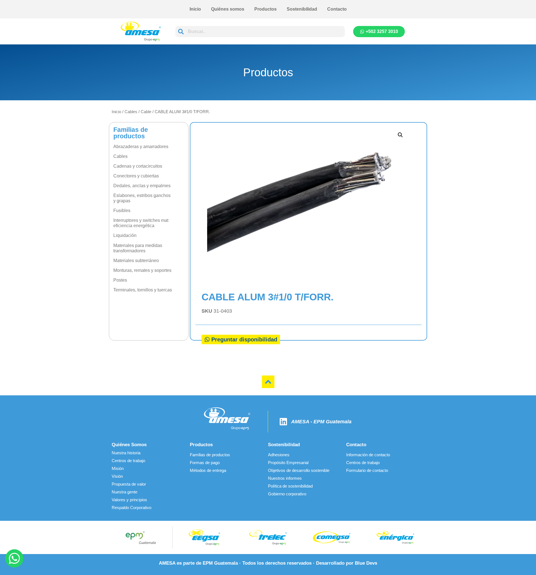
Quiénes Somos (129, 444)
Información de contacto (368, 454)
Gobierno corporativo (287, 493)
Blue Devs (366, 563)
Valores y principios (129, 499)
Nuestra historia (126, 452)
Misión (118, 468)
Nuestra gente (124, 492)
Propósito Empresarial (288, 462)
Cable (146, 111)
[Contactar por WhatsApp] (14, 558)
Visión (117, 476)
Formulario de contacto (367, 470)
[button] (400, 135)
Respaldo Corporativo (131, 507)
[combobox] (260, 31)
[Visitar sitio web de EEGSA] (204, 537)
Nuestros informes (285, 478)
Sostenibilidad (302, 9)
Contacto (337, 9)
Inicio (195, 9)
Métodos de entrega (208, 470)
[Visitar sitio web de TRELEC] (268, 537)
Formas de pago (205, 462)
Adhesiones (278, 454)
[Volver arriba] (268, 382)
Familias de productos (210, 454)
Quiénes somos (227, 9)
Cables (131, 111)
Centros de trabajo (128, 460)
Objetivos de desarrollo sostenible (298, 470)
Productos (265, 9)
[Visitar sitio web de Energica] (395, 538)
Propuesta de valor (129, 484)
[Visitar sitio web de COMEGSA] (332, 537)
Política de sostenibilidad (290, 486)
